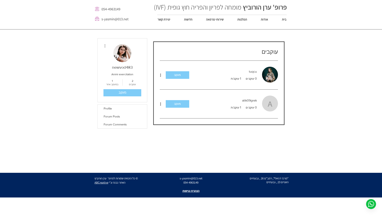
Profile (108, 108)
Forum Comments (115, 124)
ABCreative (101, 182)
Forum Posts (112, 116)
